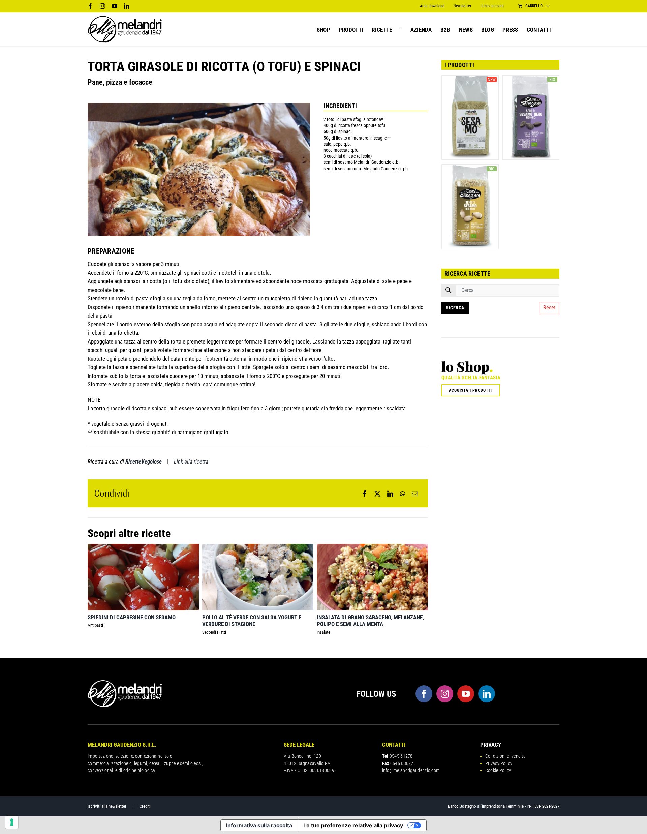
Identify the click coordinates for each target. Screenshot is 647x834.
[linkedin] (486, 694)
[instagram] (445, 694)
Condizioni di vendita (505, 756)
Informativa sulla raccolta (259, 825)
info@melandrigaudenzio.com (411, 770)
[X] (377, 493)
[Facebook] (364, 493)
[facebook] (424, 694)
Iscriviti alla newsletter (107, 806)
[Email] (414, 493)
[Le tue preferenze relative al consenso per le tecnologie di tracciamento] (11, 822)
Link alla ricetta (191, 461)
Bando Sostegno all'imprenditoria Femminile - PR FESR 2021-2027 (503, 806)
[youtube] (465, 694)
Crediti (145, 806)
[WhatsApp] (402, 493)
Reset (549, 307)
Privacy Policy (498, 763)
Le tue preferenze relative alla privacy (353, 825)
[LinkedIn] (390, 493)
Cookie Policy (498, 770)
